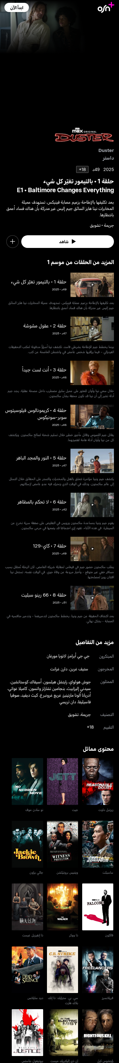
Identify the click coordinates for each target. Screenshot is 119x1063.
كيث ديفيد (29, 695)
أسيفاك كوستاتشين (26, 682)
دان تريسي (67, 702)
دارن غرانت (59, 669)
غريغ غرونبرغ (50, 695)
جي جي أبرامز (78, 656)
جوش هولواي (80, 682)
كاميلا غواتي (17, 688)
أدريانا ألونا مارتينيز (77, 695)
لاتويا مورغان (56, 656)
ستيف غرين (78, 669)
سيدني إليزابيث (79, 688)
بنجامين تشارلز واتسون (47, 688)
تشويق (73, 714)
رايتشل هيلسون (55, 682)
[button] (16, 7)
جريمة (86, 714)
